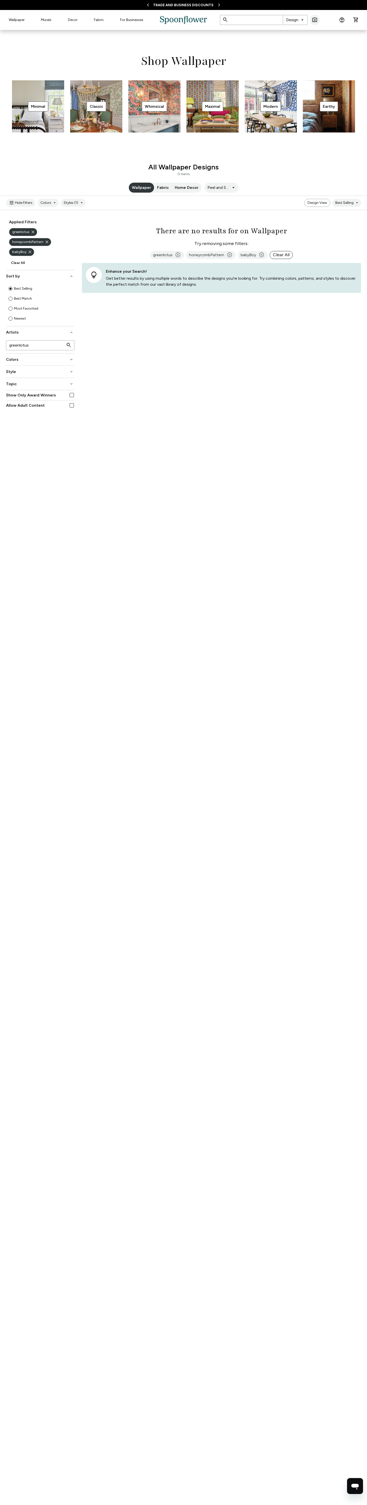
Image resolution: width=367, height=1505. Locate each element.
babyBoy (22, 252)
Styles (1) (74, 203)
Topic (40, 384)
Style (40, 372)
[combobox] (295, 20)
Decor (73, 20)
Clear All (18, 263)
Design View (317, 203)
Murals (46, 20)
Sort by (40, 276)
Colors (48, 203)
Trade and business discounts (183, 5)
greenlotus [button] (167, 254)
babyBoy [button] (253, 254)
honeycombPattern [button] (211, 254)
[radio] (10, 289)
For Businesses (131, 20)
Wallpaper (17, 20)
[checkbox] (72, 395)
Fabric (99, 20)
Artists (40, 332)
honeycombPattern (30, 242)
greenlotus (23, 232)
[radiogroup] (40, 303)
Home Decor (186, 187)
